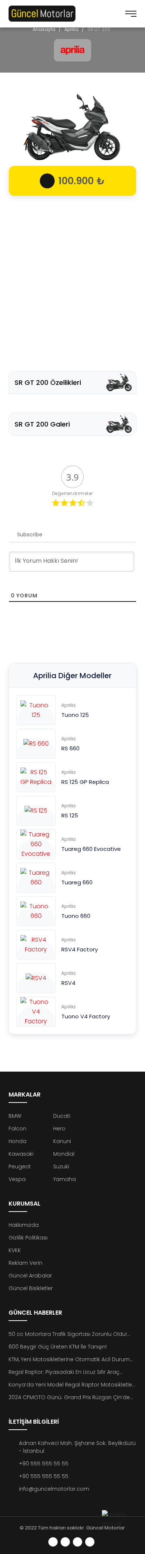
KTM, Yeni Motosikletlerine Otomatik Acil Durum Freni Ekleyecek (69, 1359)
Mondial (63, 1154)
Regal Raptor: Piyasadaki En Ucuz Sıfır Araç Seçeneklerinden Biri (64, 1372)
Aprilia (71, 29)
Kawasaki (21, 1154)
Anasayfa (44, 29)
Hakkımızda (24, 1225)
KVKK (15, 1250)
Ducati (61, 1116)
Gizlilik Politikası (28, 1237)
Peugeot (20, 1166)
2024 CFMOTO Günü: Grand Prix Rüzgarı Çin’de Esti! (69, 1397)
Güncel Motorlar (105, 1527)
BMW (15, 1116)
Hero (59, 1128)
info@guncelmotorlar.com (54, 1489)
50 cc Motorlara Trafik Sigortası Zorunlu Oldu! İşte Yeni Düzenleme (68, 1334)
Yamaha (64, 1179)
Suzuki (61, 1166)
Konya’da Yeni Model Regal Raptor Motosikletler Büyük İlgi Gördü (71, 1385)
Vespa (17, 1179)
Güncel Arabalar (30, 1275)
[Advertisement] (72, 279)
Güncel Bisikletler (31, 1288)
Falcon (17, 1128)
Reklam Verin (25, 1263)
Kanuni (62, 1141)
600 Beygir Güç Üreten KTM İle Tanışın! (58, 1346)
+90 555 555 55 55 (43, 1463)
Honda (17, 1141)
